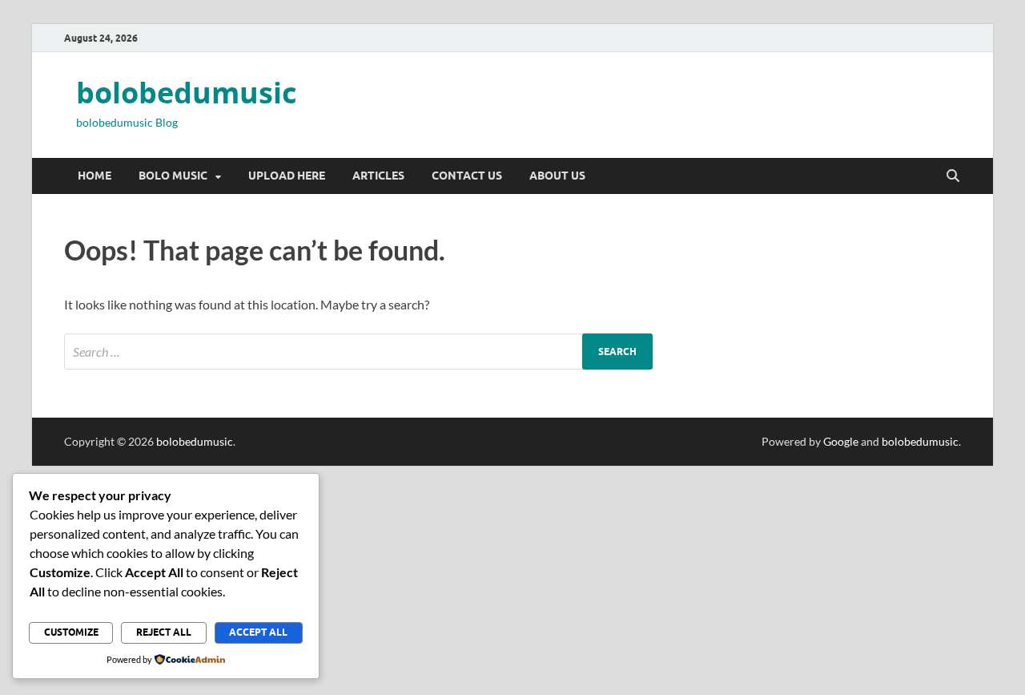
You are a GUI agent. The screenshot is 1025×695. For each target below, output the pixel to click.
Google (840, 441)
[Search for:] (358, 351)
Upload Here (286, 175)
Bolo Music (173, 175)
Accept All (258, 632)
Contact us (467, 175)
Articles (378, 175)
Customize (71, 632)
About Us (557, 175)
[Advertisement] (480, 578)
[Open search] (953, 176)
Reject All (163, 632)
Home (94, 175)
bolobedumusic (186, 92)
